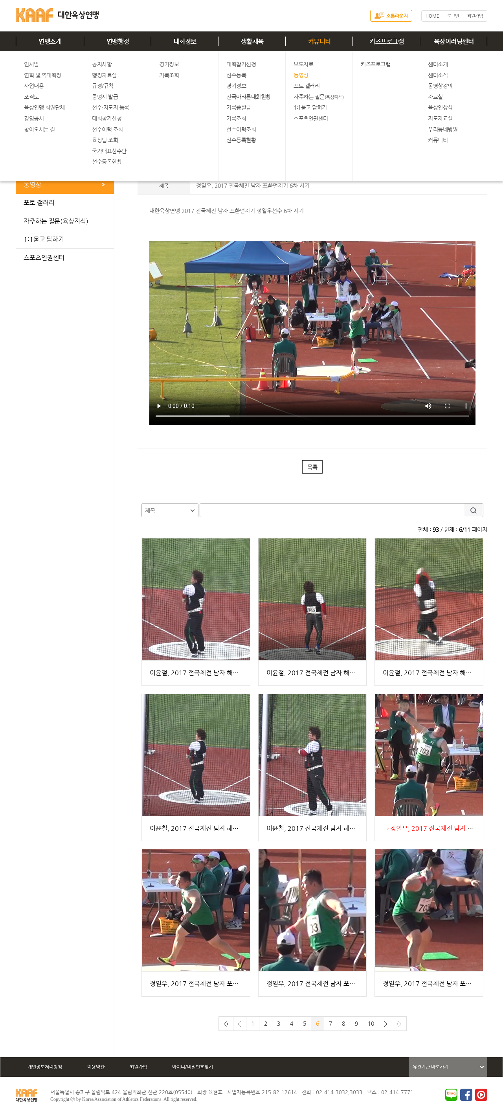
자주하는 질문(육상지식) (56, 221)
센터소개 (438, 64)
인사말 (31, 64)
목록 (312, 467)
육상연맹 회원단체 (44, 107)
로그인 (453, 15)
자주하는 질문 (319, 97)
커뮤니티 (319, 41)
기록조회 (169, 75)
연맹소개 (50, 41)
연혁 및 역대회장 (42, 75)
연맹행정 (117, 41)
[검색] (473, 510)
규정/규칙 (103, 86)
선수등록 (236, 75)
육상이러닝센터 (454, 41)
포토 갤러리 (306, 86)
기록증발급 (238, 107)
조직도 (31, 97)
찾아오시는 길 (39, 129)
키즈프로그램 (386, 41)
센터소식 (438, 75)
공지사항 (102, 64)
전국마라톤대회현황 (248, 97)
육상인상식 (440, 107)
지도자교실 (440, 118)
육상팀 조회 (105, 140)
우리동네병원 (442, 129)
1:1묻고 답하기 (310, 107)
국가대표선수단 (109, 151)
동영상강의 (440, 86)
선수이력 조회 (107, 129)
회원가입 (475, 15)
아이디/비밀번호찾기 (192, 1066)
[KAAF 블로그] (451, 1095)
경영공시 (34, 118)
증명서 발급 (105, 97)
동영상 (301, 75)
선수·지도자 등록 (110, 107)
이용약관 (96, 1066)
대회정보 (185, 41)
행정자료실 (104, 75)
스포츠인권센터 (311, 118)
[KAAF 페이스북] (466, 1095)
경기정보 (169, 64)
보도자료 (303, 64)
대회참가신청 (106, 118)
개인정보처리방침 (45, 1066)
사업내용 (34, 86)
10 (371, 1023)
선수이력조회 (241, 129)
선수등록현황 (106, 161)
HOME (432, 15)
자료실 (435, 97)
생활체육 (252, 41)
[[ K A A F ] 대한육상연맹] (57, 14)
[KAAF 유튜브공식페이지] (481, 1095)
